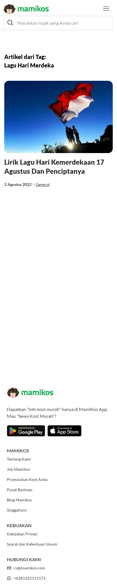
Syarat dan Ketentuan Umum (32, 544)
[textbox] (58, 22)
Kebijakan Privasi (22, 533)
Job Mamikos (18, 469)
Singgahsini (17, 510)
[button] (58, 22)
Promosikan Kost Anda (27, 479)
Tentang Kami (19, 459)
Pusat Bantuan (19, 489)
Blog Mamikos (19, 499)
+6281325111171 (29, 578)
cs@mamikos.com (29, 567)
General (43, 184)
